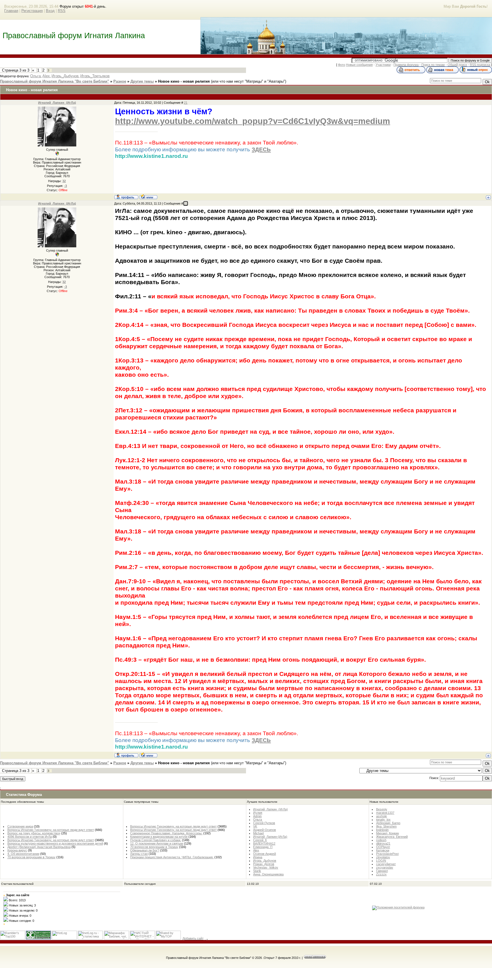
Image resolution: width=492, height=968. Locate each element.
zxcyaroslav (384, 867)
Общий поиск (457, 64)
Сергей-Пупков (264, 823)
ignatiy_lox (383, 819)
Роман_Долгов (263, 864)
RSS (61, 11)
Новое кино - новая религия (184, 81)
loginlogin (382, 830)
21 (185, 102)
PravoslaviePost (387, 853)
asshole (381, 816)
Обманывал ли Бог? (144, 850)
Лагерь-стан (139, 853)
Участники (383, 64)
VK (255, 826)
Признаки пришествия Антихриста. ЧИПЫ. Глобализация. (172, 857)
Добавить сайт (193, 938)
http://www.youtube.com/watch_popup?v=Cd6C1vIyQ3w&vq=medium (252, 121)
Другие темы (142, 81)
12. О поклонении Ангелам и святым (156, 843)
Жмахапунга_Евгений (392, 836)
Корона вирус (17, 850)
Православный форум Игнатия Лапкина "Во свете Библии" (54, 81)
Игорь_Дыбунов (65, 76)
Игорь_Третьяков (95, 76)
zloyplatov (383, 857)
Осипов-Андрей (264, 853)
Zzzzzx (381, 874)
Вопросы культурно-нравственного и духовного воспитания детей (55, 843)
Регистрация (32, 11)
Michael (258, 833)
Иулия (257, 812)
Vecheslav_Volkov (265, 867)
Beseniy (381, 809)
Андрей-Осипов (264, 830)
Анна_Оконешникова (268, 874)
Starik (257, 871)
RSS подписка (480, 64)
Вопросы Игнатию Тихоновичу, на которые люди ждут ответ (50, 830)
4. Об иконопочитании (23, 853)
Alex (46, 76)
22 (185, 203)
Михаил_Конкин (387, 833)
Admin (257, 816)
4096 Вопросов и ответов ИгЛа (29, 836)
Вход (50, 11)
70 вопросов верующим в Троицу (31, 857)
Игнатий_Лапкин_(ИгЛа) (57, 102)
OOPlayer (383, 847)
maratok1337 (385, 812)
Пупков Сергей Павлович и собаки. (155, 840)
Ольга (35, 76)
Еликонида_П (262, 847)
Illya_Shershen (386, 826)
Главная (11, 11)
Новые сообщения (359, 64)
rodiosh (381, 840)
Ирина (257, 857)
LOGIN (381, 860)
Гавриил (382, 871)
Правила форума (406, 64)
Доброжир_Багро (388, 823)
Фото (341, 64)
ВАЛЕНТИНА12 (264, 843)
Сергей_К (260, 840)
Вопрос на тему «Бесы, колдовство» (33, 833)
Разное (119, 81)
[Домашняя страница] (148, 196)
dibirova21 (383, 843)
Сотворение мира (20, 826)
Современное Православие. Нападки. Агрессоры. (166, 833)
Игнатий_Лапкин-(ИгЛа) (270, 836)
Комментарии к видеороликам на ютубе (159, 836)
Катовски (382, 850)
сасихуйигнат (386, 864)
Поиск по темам (433, 64)
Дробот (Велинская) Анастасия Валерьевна (39, 847)
